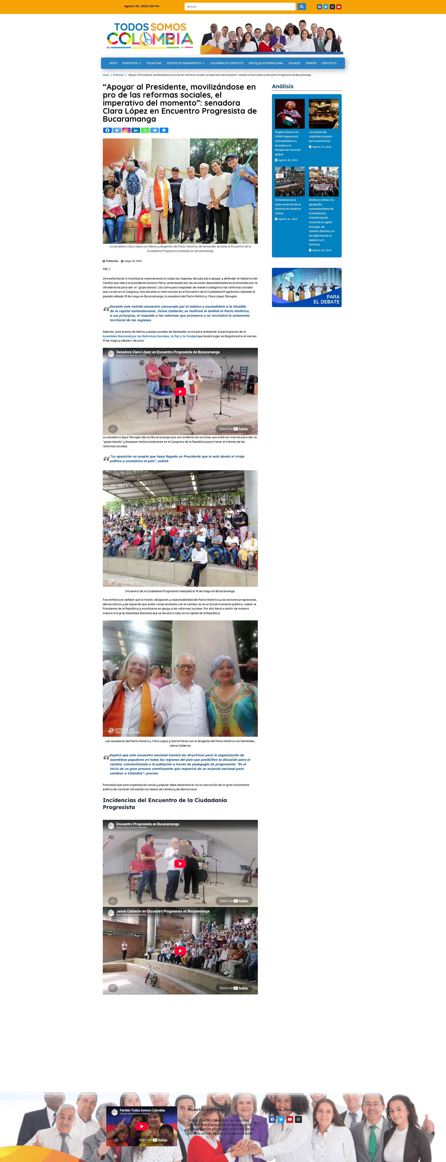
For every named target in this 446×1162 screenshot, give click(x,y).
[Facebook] (107, 130)
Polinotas (118, 74)
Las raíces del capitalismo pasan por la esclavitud (320, 136)
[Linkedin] (135, 130)
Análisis (283, 86)
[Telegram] (154, 130)
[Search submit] (301, 6)
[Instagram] (126, 130)
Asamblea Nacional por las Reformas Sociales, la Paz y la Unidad (150, 336)
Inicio (106, 74)
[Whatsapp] (145, 130)
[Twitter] (117, 130)
